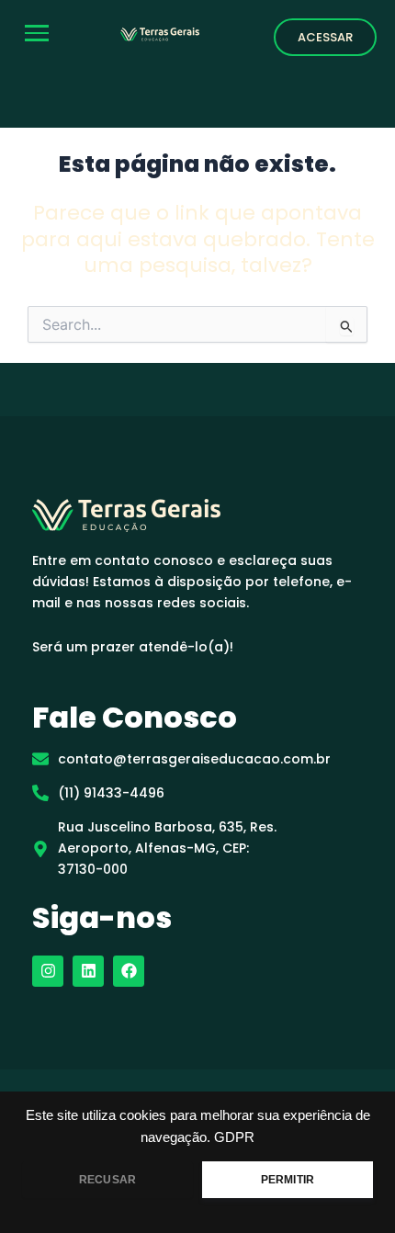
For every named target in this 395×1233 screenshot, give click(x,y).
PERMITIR (287, 1179)
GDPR (234, 1137)
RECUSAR (107, 1179)
